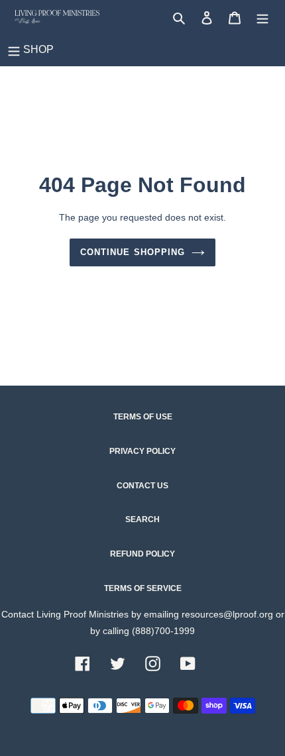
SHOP (38, 49)
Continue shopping (132, 252)
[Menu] (262, 16)
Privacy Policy (142, 451)
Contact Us (142, 485)
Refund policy (142, 554)
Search (142, 519)
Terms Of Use (142, 416)
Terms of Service (143, 588)
